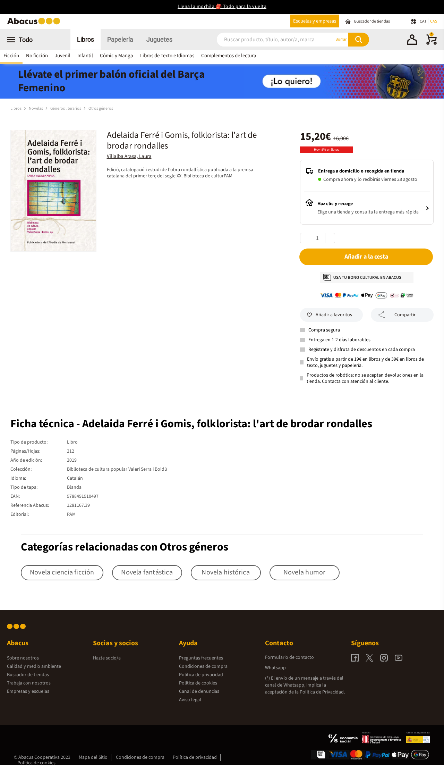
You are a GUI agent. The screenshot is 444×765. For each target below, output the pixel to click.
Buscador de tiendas (28, 674)
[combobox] (266, 39)
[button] (412, 40)
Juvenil (62, 55)
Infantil (85, 55)
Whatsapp (275, 667)
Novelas (36, 108)
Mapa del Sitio (93, 757)
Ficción (11, 55)
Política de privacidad (201, 674)
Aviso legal (190, 699)
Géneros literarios (66, 108)
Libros (85, 39)
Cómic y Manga (116, 55)
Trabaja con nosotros (29, 683)
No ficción (37, 55)
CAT (423, 21)
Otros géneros (100, 108)
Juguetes (159, 39)
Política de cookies (198, 683)
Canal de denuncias (199, 691)
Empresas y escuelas (28, 691)
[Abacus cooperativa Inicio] (35, 24)
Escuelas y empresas (314, 21)
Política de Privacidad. (322, 692)
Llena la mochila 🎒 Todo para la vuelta (222, 6)
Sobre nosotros (23, 658)
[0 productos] (431, 43)
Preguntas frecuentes (201, 658)
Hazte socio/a (107, 658)
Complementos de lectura (228, 55)
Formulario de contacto (289, 657)
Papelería (120, 39)
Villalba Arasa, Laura (129, 156)
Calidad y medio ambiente (34, 666)
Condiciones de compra (203, 666)
